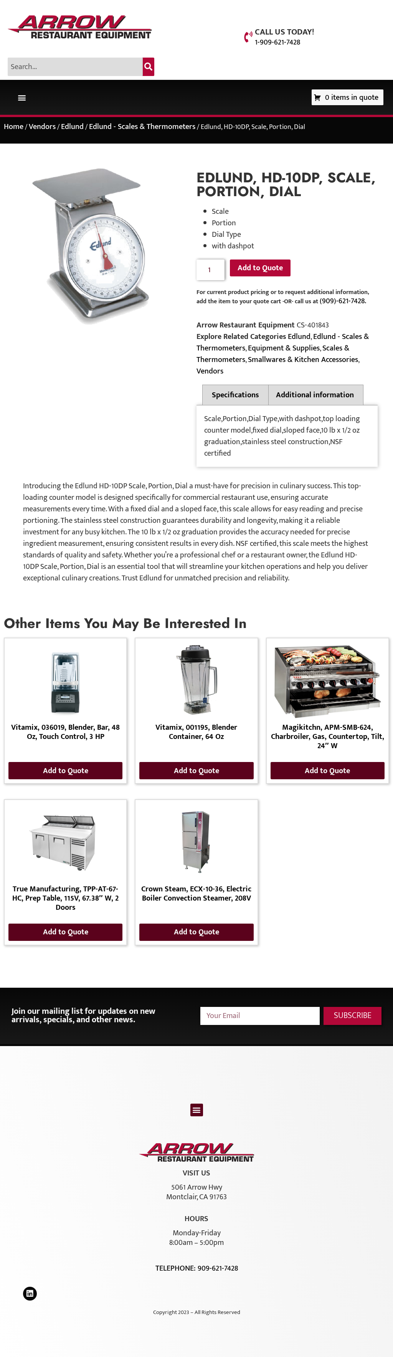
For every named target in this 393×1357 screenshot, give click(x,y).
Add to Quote (260, 267)
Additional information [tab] (315, 395)
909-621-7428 (218, 1268)
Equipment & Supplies (284, 348)
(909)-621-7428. (343, 300)
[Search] (148, 67)
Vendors (42, 126)
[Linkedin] (30, 1294)
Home (13, 126)
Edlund (72, 126)
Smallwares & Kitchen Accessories (303, 359)
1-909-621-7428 (277, 42)
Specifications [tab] (235, 395)
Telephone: (176, 1268)
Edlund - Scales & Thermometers (142, 126)
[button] (21, 97)
